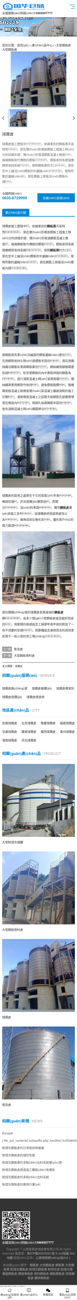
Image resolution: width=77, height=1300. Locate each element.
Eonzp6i (7, 1133)
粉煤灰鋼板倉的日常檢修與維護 (23, 1148)
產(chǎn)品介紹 (15, 212)
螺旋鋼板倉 (9, 1273)
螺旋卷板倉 (25, 1273)
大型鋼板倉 (63, 45)
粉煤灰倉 (54, 1269)
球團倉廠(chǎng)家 (15, 688)
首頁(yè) (22, 45)
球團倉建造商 (35, 697)
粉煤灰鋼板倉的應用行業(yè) (21, 1184)
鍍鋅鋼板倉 (41, 1278)
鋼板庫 (59, 1265)
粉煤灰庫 (67, 1269)
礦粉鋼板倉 (57, 1273)
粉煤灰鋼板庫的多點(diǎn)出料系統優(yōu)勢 (32, 1162)
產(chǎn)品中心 (42, 45)
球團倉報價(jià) (42, 688)
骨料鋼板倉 (41, 1273)
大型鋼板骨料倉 (24, 655)
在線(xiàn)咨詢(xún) (56, 198)
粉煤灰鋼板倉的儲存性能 (18, 1155)
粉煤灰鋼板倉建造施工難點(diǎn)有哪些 (28, 1169)
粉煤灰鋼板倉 (19, 1269)
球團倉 (19, 666)
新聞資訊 (48, 1294)
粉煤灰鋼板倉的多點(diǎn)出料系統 (25, 1177)
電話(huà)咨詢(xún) (67, 1296)
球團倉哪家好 (65, 688)
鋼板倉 (34, 1265)
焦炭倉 (18, 649)
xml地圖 (63, 1253)
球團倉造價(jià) (12, 697)
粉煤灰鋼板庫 (38, 1269)
